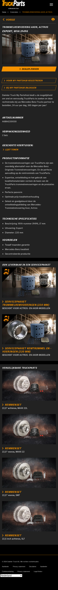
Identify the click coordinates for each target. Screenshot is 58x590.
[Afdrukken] (54, 19)
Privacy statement (19, 566)
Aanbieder (5, 566)
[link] (29, 69)
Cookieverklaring (8, 571)
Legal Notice (38, 571)
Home (4, 12)
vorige (10, 19)
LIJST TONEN (11, 149)
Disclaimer (32, 566)
